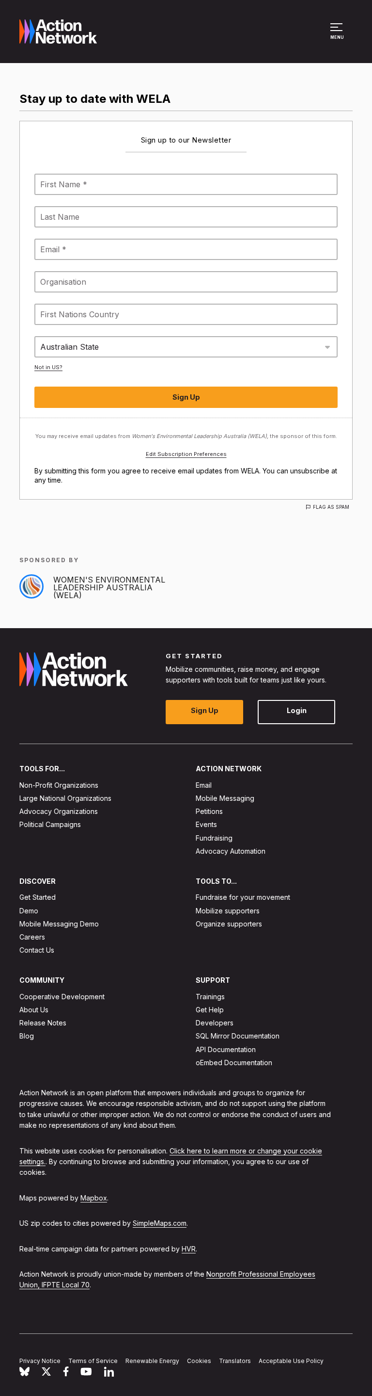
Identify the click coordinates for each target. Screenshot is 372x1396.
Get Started (37, 897)
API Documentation (226, 1049)
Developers (214, 1023)
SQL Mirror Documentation (237, 1036)
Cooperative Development (62, 996)
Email (204, 785)
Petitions (209, 811)
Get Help (210, 1010)
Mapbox (93, 1198)
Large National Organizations (65, 798)
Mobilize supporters (228, 911)
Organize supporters (229, 924)
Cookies (199, 1360)
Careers (32, 937)
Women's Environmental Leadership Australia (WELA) (109, 587)
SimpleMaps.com (159, 1223)
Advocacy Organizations (58, 811)
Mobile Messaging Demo (59, 924)
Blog (26, 1036)
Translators (235, 1360)
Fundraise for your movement (243, 897)
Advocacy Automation (230, 851)
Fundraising (214, 838)
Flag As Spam (331, 507)
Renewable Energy (152, 1360)
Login (297, 710)
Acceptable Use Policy (291, 1360)
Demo (28, 911)
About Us (33, 1010)
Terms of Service (93, 1360)
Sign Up (204, 710)
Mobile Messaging (225, 798)
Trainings (210, 996)
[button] (337, 36)
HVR (189, 1249)
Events (206, 824)
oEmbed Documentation (234, 1062)
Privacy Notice (40, 1360)
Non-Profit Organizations (58, 785)
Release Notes (42, 1023)
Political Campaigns (50, 824)
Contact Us (36, 950)
